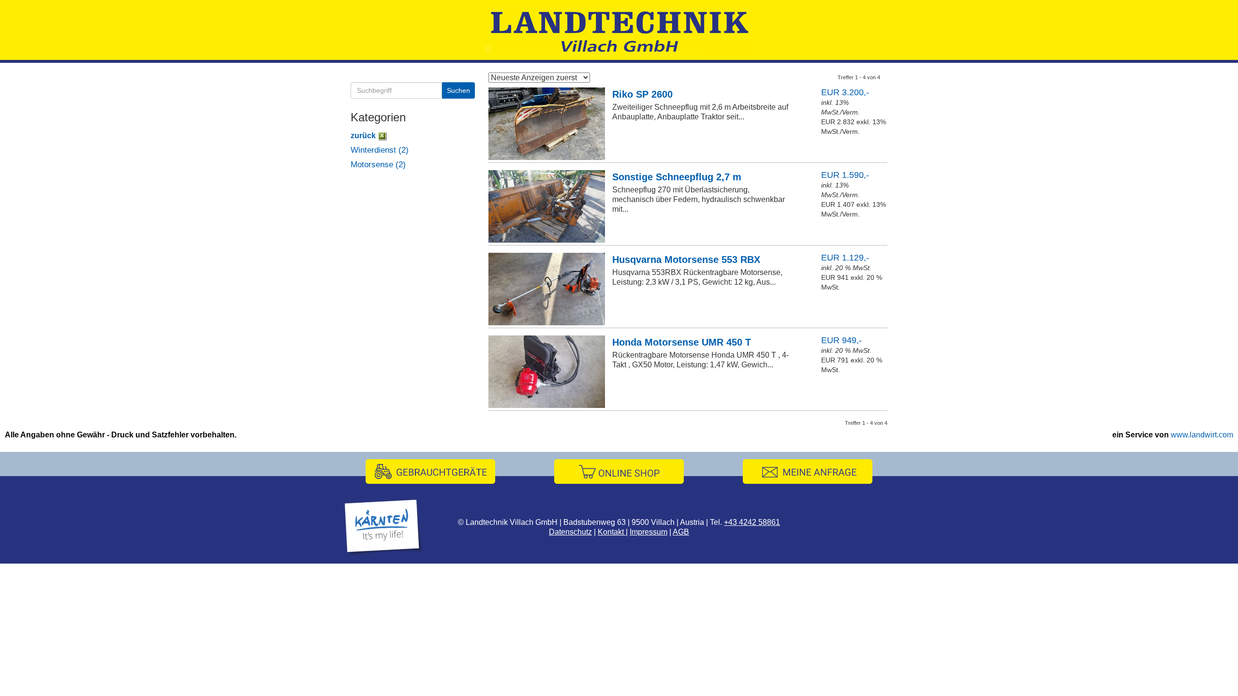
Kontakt (612, 532)
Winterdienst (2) (380, 150)
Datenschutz (570, 532)
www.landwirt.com (1202, 435)
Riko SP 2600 (642, 94)
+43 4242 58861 (752, 522)
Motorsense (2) (378, 164)
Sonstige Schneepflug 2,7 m (676, 177)
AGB (681, 532)
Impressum (648, 532)
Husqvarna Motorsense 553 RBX (686, 259)
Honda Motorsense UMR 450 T (681, 342)
